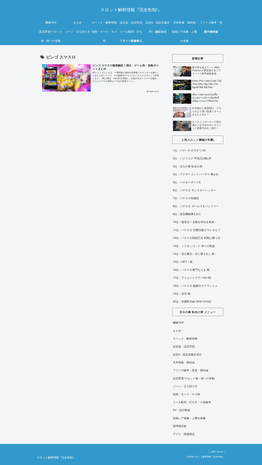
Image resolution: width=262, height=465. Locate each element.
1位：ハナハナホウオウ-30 (189, 150)
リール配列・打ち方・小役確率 (192, 402)
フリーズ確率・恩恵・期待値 (190, 370)
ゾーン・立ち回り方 (185, 386)
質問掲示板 (179, 426)
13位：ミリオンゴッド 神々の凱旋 (194, 246)
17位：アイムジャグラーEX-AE (192, 277)
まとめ (177, 330)
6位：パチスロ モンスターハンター (194, 190)
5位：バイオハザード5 (186, 182)
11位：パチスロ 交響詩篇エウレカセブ (196, 230)
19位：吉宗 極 (181, 293)
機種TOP (178, 322)
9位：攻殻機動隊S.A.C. (187, 214)
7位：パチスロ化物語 (186, 198)
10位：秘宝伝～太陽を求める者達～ (195, 222)
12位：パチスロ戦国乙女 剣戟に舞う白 (196, 238)
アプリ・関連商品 (184, 434)
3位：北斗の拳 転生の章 (187, 166)
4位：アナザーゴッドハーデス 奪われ (196, 174)
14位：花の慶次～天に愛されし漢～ (195, 254)
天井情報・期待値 (184, 362)
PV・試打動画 (181, 410)
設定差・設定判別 (184, 346)
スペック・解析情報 (185, 338)
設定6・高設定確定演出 (187, 354)
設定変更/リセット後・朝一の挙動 (194, 378)
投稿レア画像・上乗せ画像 (189, 418)
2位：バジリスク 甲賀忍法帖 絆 (192, 158)
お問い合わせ (217, 451)
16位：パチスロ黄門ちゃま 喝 (191, 270)
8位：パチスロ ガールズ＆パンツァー (196, 206)
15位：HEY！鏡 (182, 261)
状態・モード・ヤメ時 (186, 394)
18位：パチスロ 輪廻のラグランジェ (195, 285)
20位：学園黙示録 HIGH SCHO (192, 301)
